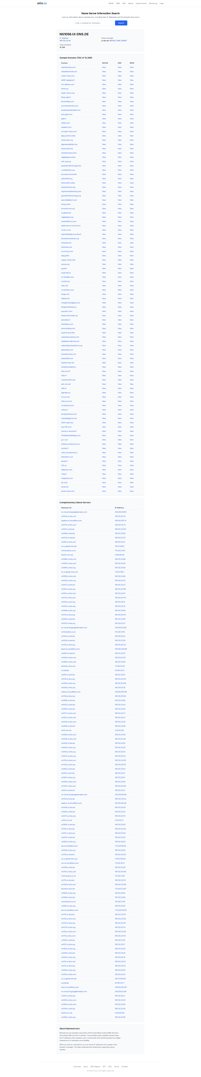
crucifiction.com (67, 290)
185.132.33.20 (120, 812)
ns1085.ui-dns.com (68, 662)
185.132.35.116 (120, 679)
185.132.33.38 (120, 867)
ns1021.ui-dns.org (68, 996)
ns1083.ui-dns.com (68, 1004)
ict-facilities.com (67, 277)
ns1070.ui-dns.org (68, 816)
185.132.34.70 (120, 525)
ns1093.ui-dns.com (68, 1000)
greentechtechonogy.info (71, 166)
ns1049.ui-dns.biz (68, 807)
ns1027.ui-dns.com (68, 717)
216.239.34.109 (120, 628)
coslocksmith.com (68, 380)
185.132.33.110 (120, 880)
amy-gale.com (66, 114)
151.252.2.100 (120, 550)
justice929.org (66, 179)
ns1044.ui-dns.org (68, 756)
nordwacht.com (67, 405)
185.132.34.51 (120, 542)
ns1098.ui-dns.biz (68, 726)
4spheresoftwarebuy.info (71, 191)
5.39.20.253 (119, 730)
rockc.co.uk (66, 230)
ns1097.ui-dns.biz (68, 653)
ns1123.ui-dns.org (68, 645)
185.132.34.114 (120, 598)
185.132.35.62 (120, 906)
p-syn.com (65, 397)
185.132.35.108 (120, 683)
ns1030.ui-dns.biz (68, 837)
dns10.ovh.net (66, 1013)
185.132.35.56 (120, 970)
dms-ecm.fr (65, 371)
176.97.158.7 (119, 572)
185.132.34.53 (120, 974)
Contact (125, 1067)
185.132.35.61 (120, 777)
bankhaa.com (66, 247)
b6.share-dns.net (68, 889)
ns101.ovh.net (66, 820)
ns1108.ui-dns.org (68, 683)
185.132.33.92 (120, 769)
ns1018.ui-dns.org (68, 602)
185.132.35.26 (120, 687)
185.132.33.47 (120, 585)
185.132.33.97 (120, 653)
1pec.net (64, 286)
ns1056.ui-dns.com (68, 576)
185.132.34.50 (120, 563)
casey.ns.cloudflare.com (70, 692)
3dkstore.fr (65, 298)
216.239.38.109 (120, 794)
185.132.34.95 (120, 782)
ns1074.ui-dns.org (68, 927)
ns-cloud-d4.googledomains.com (74, 794)
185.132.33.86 (120, 700)
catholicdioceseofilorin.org (71, 345)
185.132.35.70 (120, 816)
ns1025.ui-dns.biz (68, 940)
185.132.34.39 (120, 657)
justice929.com (67, 358)
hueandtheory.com (68, 221)
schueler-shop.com (69, 131)
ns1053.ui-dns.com (68, 974)
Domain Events (141, 3)
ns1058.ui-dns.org (68, 1017)
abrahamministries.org (70, 238)
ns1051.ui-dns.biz (68, 773)
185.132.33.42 (120, 705)
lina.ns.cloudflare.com (70, 987)
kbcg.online (65, 204)
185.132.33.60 (120, 824)
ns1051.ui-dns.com (68, 542)
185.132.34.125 (120, 786)
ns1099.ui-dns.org (68, 568)
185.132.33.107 (120, 914)
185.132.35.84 (120, 842)
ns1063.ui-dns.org (68, 949)
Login (162, 3)
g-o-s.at (64, 440)
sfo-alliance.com (67, 84)
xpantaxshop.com (68, 67)
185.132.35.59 (120, 850)
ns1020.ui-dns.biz (68, 812)
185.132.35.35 (120, 957)
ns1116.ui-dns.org (68, 679)
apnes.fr (64, 461)
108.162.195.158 (121, 692)
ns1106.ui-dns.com (68, 884)
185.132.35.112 (120, 966)
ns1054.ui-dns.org (68, 752)
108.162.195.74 (120, 520)
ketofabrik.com (67, 324)
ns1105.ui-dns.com (68, 760)
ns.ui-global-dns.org (69, 859)
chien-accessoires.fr (69, 453)
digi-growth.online (68, 136)
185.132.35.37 (120, 623)
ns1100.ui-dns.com (68, 872)
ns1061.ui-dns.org (68, 777)
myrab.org (65, 281)
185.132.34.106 (120, 884)
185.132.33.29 (120, 953)
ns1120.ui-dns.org (68, 765)
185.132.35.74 (120, 927)
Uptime (130, 3)
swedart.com (66, 127)
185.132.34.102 (120, 931)
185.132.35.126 (120, 696)
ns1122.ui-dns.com (68, 919)
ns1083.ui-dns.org (68, 893)
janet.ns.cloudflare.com (70, 649)
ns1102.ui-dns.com (68, 931)
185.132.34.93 (120, 1000)
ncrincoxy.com (67, 251)
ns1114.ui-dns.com (68, 598)
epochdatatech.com (69, 200)
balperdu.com (66, 470)
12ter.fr (64, 375)
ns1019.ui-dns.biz (68, 675)
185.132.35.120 (120, 765)
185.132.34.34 (120, 516)
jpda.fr (63, 119)
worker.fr (65, 448)
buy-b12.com (66, 427)
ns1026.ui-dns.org (68, 687)
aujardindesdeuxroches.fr (71, 234)
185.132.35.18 (120, 602)
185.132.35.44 (120, 756)
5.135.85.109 (119, 1013)
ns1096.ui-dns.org (68, 610)
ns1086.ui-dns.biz (68, 700)
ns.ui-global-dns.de (68, 979)
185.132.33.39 (120, 640)
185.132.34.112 (120, 961)
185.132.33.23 (120, 636)
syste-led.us (66, 273)
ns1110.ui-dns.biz (67, 880)
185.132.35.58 (120, 1017)
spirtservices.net (67, 363)
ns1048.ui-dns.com (68, 739)
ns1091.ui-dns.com (68, 593)
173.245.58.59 (120, 846)
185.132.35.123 (120, 645)
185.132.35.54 (120, 752)
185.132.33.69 (120, 897)
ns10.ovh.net (66, 730)
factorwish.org (67, 140)
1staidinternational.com (70, 341)
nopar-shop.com (68, 76)
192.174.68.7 (120, 546)
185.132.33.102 (120, 854)
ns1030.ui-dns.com (68, 722)
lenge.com (65, 294)
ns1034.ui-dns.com (68, 516)
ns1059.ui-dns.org (68, 850)
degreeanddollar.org (69, 144)
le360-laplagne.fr (68, 80)
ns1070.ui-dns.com (68, 525)
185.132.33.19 (120, 675)
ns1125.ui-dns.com (68, 786)
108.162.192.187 (121, 987)
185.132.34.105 (120, 760)
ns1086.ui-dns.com (68, 559)
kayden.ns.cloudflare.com (71, 520)
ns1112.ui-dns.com (68, 961)
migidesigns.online (68, 157)
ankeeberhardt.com (69, 71)
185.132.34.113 (120, 936)
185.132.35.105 (120, 589)
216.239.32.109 (120, 991)
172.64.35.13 (119, 863)
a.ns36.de (65, 983)
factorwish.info (67, 149)
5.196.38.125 (119, 555)
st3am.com (65, 123)
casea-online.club (68, 260)
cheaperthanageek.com (70, 303)
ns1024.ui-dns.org (68, 606)
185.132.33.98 (120, 726)
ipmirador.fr (65, 320)
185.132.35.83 (120, 893)
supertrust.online (68, 333)
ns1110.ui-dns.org (68, 615)
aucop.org (65, 264)
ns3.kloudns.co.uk (68, 876)
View (104, 67)
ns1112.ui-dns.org (68, 966)
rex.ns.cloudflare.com (70, 863)
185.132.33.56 (120, 533)
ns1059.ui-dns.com (68, 735)
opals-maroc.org (68, 93)
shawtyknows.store (69, 153)
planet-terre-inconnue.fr (71, 226)
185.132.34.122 (120, 919)
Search (121, 23)
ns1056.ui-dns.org (68, 970)
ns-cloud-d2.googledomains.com (74, 628)
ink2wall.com (66, 243)
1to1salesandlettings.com (71, 435)
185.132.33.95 (120, 619)
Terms (116, 1067)
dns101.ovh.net (67, 555)
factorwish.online (68, 183)
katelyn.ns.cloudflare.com (71, 803)
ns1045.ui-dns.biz (68, 1009)
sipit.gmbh (65, 256)
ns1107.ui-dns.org (68, 923)
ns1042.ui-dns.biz (68, 705)
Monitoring (153, 3)
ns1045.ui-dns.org (68, 580)
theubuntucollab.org (69, 316)
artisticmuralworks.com (70, 444)
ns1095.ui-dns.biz (68, 619)
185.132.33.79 (120, 538)
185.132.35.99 (120, 568)
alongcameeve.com (69, 414)
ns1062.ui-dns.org (68, 906)
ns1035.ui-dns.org (68, 957)
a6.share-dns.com (68, 666)
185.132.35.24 (120, 606)
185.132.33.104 (120, 799)
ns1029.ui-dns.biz (68, 953)
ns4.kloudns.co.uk (68, 550)
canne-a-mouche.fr (69, 431)
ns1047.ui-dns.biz (68, 585)
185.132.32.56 (65, 41)
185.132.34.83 (120, 1004)
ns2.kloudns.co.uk (68, 902)
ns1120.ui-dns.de (67, 529)
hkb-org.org (66, 161)
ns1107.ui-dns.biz (68, 914)
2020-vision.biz (67, 423)
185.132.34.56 (120, 576)
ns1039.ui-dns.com (68, 657)
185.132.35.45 (120, 580)
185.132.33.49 (120, 807)
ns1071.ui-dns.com (68, 713)
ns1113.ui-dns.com (68, 936)
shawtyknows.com (68, 354)
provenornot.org (68, 208)
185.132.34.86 (120, 559)
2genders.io (65, 393)
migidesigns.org (67, 217)
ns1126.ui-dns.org (68, 696)
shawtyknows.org (68, 187)
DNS (124, 3)
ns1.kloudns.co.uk (68, 632)
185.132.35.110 (120, 615)
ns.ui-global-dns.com (69, 572)
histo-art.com (66, 401)
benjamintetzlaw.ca (68, 307)
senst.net (64, 487)
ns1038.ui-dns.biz (68, 867)
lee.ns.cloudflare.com (69, 910)
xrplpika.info (66, 213)
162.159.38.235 (120, 803)
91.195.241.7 (119, 983)
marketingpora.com (69, 418)
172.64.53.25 (120, 666)
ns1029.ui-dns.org (68, 747)
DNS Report (95, 1067)
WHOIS (111, 3)
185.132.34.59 (120, 735)
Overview (77, 1067)
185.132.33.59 (120, 709)
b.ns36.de (65, 670)
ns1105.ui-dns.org (68, 589)
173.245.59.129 (121, 910)
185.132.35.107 (120, 923)
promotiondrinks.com (69, 106)
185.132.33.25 (120, 940)
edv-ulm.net (66, 384)
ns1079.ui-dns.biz (68, 538)
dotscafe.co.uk (67, 457)
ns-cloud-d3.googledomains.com (74, 512)
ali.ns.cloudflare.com (69, 846)
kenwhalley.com (67, 101)
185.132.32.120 (120, 529)
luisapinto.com (67, 478)
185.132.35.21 (120, 996)
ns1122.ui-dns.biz (68, 829)
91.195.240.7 (120, 670)
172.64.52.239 (120, 889)
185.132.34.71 (120, 713)
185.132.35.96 (120, 610)
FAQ (109, 1067)
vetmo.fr (64, 410)
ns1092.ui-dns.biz (68, 769)
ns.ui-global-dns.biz (69, 546)
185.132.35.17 (120, 944)
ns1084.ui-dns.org (68, 842)
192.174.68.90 (120, 979)
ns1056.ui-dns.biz (68, 533)
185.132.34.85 (120, 662)
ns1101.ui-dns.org (68, 833)
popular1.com (66, 311)
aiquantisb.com (67, 350)
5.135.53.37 (119, 820)
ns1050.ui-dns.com (68, 563)
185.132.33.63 (120, 743)
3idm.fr (64, 388)
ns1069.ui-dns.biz (68, 897)
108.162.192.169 (121, 649)
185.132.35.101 (120, 833)
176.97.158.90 (120, 859)
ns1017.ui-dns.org (68, 944)
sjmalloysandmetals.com (70, 110)
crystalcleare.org (68, 170)
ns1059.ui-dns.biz (68, 709)
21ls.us (63, 465)
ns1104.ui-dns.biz (68, 799)
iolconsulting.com (68, 328)
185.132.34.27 (120, 717)
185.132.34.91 (120, 593)
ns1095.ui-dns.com (68, 782)
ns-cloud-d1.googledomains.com (74, 991)
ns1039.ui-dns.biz (68, 640)
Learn (85, 1067)
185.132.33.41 (120, 790)
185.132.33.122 (120, 829)
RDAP (118, 3)
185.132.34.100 (120, 872)
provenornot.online (69, 174)
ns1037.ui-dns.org (68, 623)
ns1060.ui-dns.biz (68, 824)
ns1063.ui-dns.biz (68, 743)
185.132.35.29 (120, 747)
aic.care (64, 482)
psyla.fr (64, 268)
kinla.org (64, 89)
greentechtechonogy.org (71, 196)
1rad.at (63, 474)
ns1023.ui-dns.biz (68, 636)
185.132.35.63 (120, 949)
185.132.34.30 (120, 722)
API (104, 1067)
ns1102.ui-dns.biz (68, 854)
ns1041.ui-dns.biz (68, 790)
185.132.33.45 (120, 1009)
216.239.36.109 (120, 512)
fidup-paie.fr (66, 97)
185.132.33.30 (120, 837)
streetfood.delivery (68, 367)
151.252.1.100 (120, 632)
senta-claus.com (67, 491)
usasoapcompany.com (70, 337)
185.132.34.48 (120, 739)
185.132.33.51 (120, 773)
